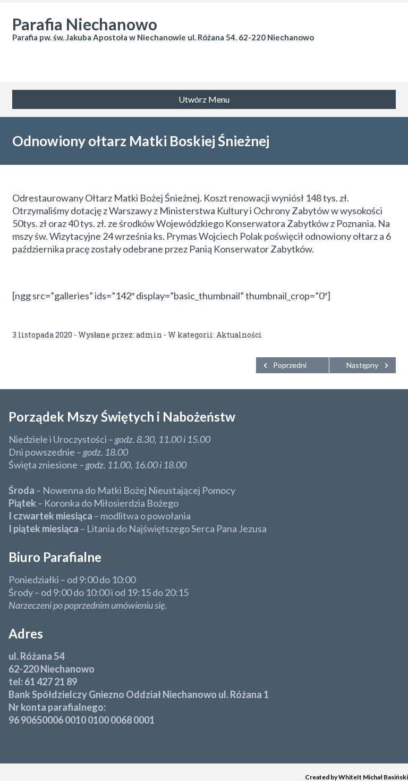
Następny (362, 364)
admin (149, 335)
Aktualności (239, 335)
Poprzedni (290, 364)
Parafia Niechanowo (84, 23)
